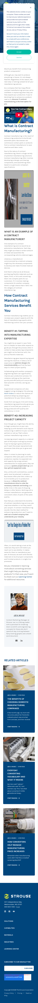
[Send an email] (16, 641)
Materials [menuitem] (8, 935)
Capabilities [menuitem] (9, 928)
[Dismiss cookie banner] (30, 8)
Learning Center (25, 577)
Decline (19, 57)
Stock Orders (9, 393)
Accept (19, 52)
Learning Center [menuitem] (11, 949)
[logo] (17, 896)
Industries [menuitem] (9, 942)
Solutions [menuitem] (8, 921)
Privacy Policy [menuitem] (9, 993)
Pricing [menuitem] (19, 993)
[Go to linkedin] (21, 641)
